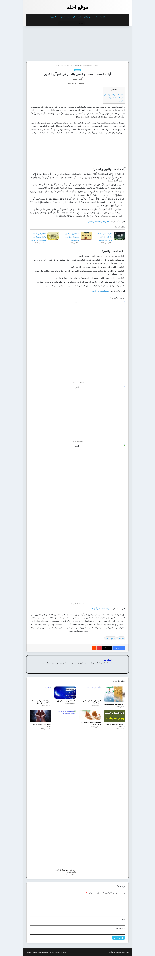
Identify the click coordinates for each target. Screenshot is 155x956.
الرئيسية (103, 17)
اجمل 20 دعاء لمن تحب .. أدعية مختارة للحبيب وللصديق (41, 702)
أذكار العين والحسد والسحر (98, 221)
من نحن (51, 952)
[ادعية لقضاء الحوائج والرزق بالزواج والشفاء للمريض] (65, 789)
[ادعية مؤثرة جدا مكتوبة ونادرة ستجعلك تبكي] (90, 692)
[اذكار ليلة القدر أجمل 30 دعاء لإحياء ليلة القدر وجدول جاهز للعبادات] (119, 236)
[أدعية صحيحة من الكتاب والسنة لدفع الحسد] (114, 716)
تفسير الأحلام (77, 17)
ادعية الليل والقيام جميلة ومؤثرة (66, 701)
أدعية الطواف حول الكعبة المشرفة (114, 704)
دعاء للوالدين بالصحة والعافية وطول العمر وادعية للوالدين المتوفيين (38, 237)
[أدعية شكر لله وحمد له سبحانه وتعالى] (40, 716)
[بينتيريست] (99, 648)
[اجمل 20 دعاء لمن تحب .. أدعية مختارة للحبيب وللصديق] (40, 692)
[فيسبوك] (110, 666)
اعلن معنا (57, 952)
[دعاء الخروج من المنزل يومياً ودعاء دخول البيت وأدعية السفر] (86, 236)
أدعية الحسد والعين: (116, 97)
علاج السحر (110, 638)
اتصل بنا (63, 952)
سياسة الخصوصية (43, 952)
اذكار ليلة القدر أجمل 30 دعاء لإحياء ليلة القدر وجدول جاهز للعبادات (104, 237)
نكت (95, 17)
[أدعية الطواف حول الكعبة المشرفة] (114, 694)
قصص (63, 17)
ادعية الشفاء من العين (100, 291)
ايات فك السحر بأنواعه (100, 608)
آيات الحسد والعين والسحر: (114, 94)
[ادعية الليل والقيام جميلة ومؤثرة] (65, 692)
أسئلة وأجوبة (54, 17)
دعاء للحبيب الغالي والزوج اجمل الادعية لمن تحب (91, 723)
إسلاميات (89, 65)
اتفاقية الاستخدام (32, 952)
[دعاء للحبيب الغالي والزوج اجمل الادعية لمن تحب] (90, 715)
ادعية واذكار (88, 17)
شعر (69, 17)
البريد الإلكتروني (120, 928)
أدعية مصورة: (119, 101)
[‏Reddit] (94, 648)
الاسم (123, 919)
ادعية (121, 638)
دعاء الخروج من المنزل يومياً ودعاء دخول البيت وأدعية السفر (72, 237)
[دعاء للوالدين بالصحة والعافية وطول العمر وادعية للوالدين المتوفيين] (53, 236)
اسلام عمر (81, 83)
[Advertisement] (114, 43)
